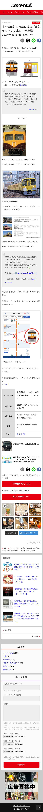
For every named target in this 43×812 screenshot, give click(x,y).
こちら (6, 384)
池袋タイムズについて (11, 663)
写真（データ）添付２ (12, 741)
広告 (4, 656)
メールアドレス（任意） (13, 695)
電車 (38, 542)
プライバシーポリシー (21, 806)
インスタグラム (32, 12)
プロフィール (19, 12)
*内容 (6, 704)
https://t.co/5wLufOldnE (27, 273)
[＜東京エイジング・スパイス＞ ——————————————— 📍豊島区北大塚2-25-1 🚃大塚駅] (35, 509)
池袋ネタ (6, 666)
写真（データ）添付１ (12, 733)
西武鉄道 (23, 85)
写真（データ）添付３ (12, 749)
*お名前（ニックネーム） (13, 684)
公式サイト (21, 434)
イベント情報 (36, 22)
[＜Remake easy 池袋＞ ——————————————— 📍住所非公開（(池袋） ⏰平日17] (35, 523)
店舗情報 (6, 659)
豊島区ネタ (7, 669)
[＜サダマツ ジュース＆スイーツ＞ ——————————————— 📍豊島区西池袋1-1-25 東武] (8, 509)
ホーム (9, 12)
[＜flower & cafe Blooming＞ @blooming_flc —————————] (8, 523)
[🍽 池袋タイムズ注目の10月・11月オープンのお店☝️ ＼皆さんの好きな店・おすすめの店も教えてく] (21, 523)
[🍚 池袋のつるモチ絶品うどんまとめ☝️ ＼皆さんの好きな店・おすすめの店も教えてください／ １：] (21, 509)
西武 (31, 542)
